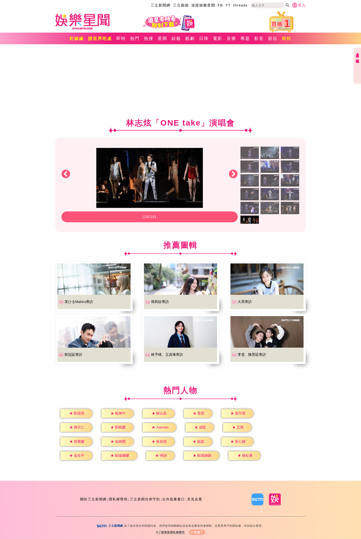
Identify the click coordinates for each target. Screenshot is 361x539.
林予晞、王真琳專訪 (167, 355)
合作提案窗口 (173, 499)
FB (220, 5)
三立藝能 (181, 5)
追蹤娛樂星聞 (203, 5)
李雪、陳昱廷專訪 (252, 355)
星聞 (162, 38)
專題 (245, 38)
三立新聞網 (160, 5)
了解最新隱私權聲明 (171, 532)
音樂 (231, 38)
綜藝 (176, 38)
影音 (259, 38)
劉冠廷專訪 (73, 355)
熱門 (135, 38)
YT (228, 5)
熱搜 (149, 38)
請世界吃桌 (100, 38)
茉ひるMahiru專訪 (79, 302)
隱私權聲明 (118, 499)
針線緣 (77, 38)
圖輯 (286, 38)
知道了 (198, 532)
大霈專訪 (245, 302)
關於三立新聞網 (93, 499)
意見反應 (194, 499)
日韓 (204, 38)
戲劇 (190, 38)
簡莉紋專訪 (160, 302)
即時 (121, 38)
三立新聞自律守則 (145, 499)
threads (240, 5)
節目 (273, 38)
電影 (217, 38)
